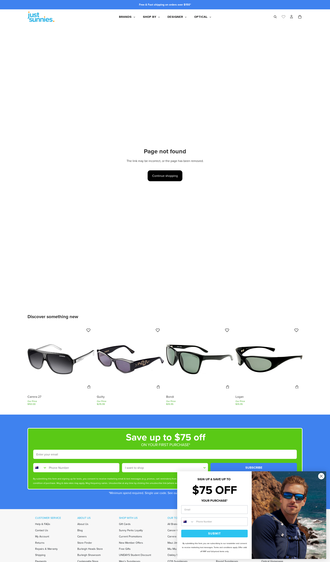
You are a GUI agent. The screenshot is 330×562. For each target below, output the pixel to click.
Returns (39, 543)
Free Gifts (125, 549)
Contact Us (41, 530)
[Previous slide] (33, 359)
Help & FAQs (42, 524)
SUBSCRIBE (253, 467)
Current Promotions (130, 537)
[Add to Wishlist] (89, 330)
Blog (80, 530)
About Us (82, 524)
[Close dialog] (321, 476)
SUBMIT (214, 533)
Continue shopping (165, 176)
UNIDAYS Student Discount (135, 555)
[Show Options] (204, 467)
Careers (82, 537)
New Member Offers (131, 543)
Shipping (40, 555)
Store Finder (84, 543)
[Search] (275, 17)
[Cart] (300, 17)
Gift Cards (125, 524)
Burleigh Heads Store (90, 549)
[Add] (89, 386)
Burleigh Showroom (89, 555)
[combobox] (40, 467)
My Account (42, 537)
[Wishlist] (283, 16)
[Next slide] (89, 359)
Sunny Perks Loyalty (131, 530)
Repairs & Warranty (46, 549)
